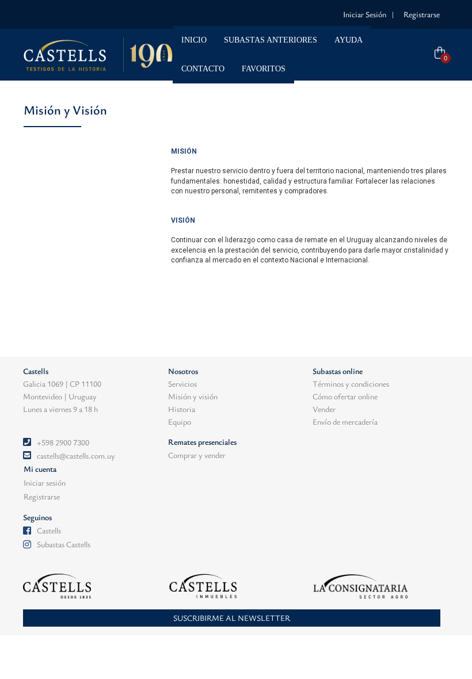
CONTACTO (202, 68)
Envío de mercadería (345, 421)
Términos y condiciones (351, 383)
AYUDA (348, 40)
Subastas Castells (63, 544)
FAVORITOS (264, 68)
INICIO (194, 40)
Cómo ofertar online (345, 396)
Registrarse (422, 14)
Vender (324, 408)
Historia (181, 408)
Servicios (182, 383)
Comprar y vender (197, 454)
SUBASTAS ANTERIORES (270, 40)
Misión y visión (193, 396)
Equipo (179, 421)
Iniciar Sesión (364, 14)
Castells (49, 530)
